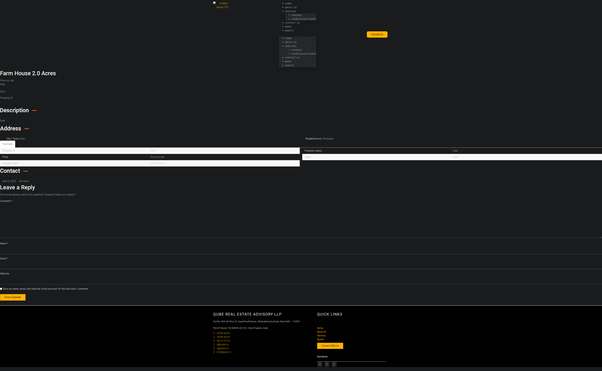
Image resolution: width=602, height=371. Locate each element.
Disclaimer (322, 356)
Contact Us (292, 23)
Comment (6, 201)
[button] (297, 34)
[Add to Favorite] (1, 104)
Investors (296, 15)
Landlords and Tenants (303, 18)
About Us (291, 7)
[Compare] (4, 104)
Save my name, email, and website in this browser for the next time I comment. (46, 288)
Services (290, 11)
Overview (8, 143)
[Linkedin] (334, 364)
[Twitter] (327, 364)
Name (4, 243)
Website (4, 273)
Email (4, 258)
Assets (289, 31)
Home (288, 4)
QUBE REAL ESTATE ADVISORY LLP (247, 314)
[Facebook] (320, 364)
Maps (288, 27)
